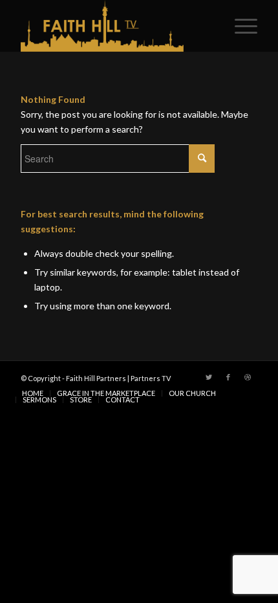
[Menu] (239, 26)
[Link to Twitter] (209, 377)
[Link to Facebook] (228, 377)
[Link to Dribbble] (247, 377)
